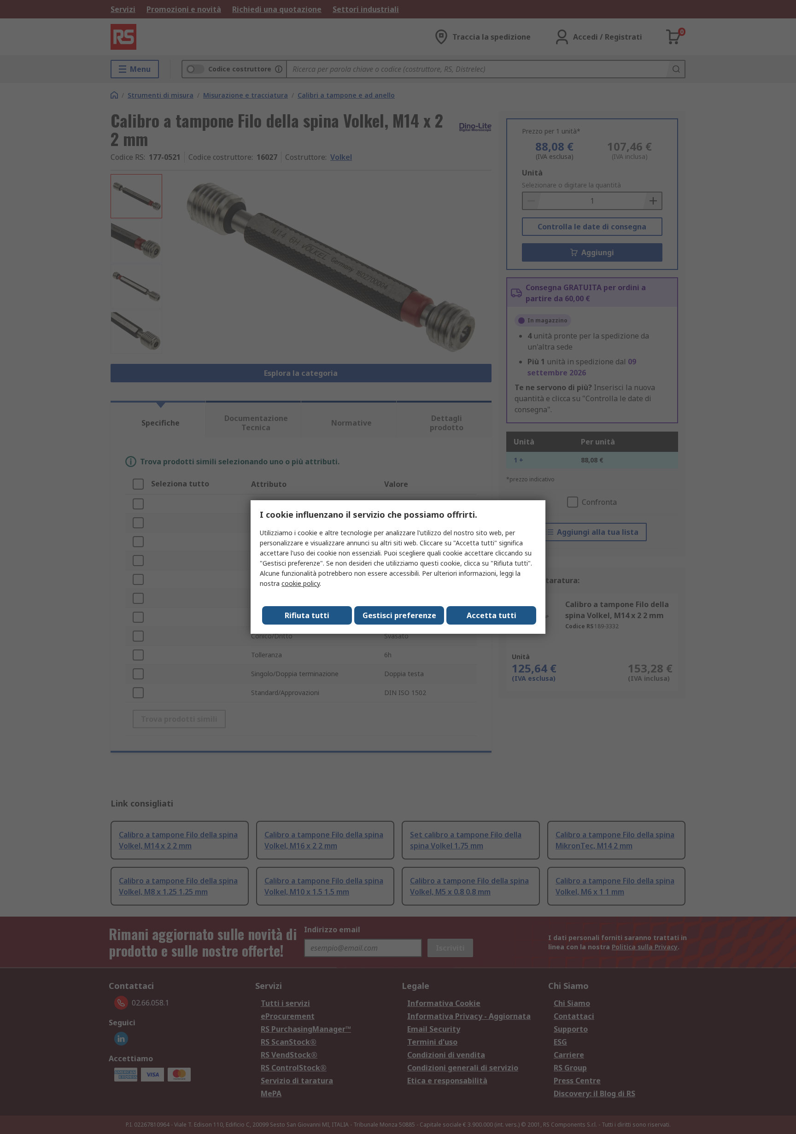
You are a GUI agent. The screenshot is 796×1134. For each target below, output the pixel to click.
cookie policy (300, 583)
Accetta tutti (491, 615)
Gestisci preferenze (399, 615)
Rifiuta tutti (307, 615)
